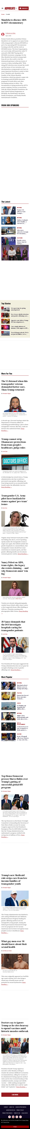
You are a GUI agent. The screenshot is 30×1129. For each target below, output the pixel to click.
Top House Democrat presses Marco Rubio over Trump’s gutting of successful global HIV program (14, 781)
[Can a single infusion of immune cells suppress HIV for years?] (5, 327)
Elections (19, 238)
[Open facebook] (9, 1117)
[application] (15, 252)
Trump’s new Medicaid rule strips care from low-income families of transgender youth (14, 879)
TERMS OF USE (17, 1113)
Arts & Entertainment (21, 723)
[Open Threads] (17, 1117)
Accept (15, 1126)
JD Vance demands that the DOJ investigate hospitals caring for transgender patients (13, 626)
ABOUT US (11, 1107)
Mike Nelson (19, 598)
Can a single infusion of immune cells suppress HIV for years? (19, 328)
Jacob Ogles (5, 451)
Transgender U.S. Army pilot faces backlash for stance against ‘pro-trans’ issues (14, 500)
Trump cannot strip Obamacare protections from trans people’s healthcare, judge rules (13, 443)
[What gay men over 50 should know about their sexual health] (15, 961)
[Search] (16, 8)
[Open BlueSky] (13, 1117)
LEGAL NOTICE (25, 1113)
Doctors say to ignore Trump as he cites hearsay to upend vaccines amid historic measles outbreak (14, 1027)
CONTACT (6, 1107)
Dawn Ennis (5, 508)
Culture (19, 734)
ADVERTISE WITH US (10, 1110)
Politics (19, 693)
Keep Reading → (6, 487)
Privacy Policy (25, 1120)
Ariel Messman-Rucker (7, 950)
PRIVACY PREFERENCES (7, 1113)
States (19, 703)
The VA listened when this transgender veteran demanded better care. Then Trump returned (14, 385)
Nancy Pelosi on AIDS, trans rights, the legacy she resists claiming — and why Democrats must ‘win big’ (14, 568)
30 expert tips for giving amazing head (18, 309)
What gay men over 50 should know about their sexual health (14, 944)
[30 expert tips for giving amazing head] (5, 309)
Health (8, 14)
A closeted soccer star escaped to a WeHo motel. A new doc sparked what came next (22, 730)
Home (3, 14)
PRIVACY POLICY (20, 1110)
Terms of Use (6, 1122)
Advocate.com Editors (11, 33)
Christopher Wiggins (7, 393)
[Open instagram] (20, 1117)
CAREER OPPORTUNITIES (20, 1107)
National (19, 207)
